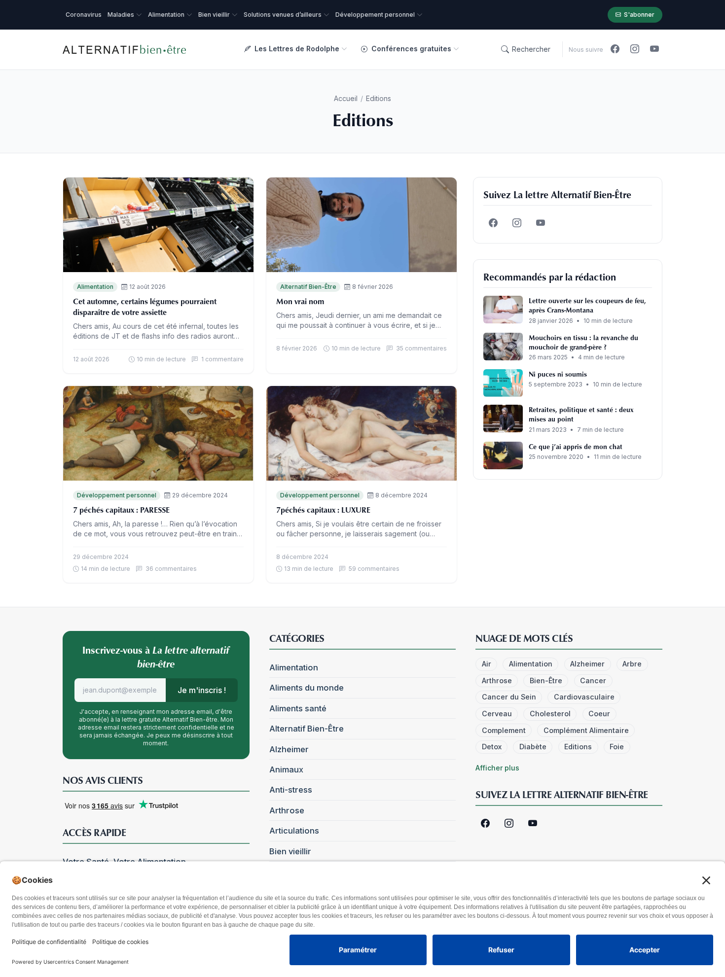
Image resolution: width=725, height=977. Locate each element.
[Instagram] (635, 49)
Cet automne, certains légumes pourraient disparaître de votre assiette (145, 306)
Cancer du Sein (509, 697)
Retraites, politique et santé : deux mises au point (581, 414)
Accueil (346, 98)
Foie (617, 746)
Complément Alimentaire (586, 730)
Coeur (599, 713)
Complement (504, 730)
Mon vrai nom (300, 301)
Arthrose (286, 810)
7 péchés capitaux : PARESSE (121, 509)
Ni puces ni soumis (558, 374)
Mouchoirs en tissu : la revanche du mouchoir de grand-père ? (583, 342)
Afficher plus (497, 768)
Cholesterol (550, 713)
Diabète (532, 746)
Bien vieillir (290, 851)
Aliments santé (297, 708)
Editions (578, 746)
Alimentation (95, 286)
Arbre (632, 664)
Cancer (593, 680)
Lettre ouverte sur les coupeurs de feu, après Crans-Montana (587, 305)
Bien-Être (546, 680)
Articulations (294, 831)
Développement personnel (116, 495)
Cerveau (497, 713)
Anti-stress (290, 790)
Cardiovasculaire (584, 697)
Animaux (286, 769)
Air (486, 664)
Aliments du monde (306, 688)
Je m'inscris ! (202, 690)
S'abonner (639, 14)
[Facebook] (615, 49)
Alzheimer (289, 749)
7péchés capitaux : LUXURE (323, 509)
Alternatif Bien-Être (308, 286)
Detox (492, 746)
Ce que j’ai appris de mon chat (575, 446)
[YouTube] (654, 49)
